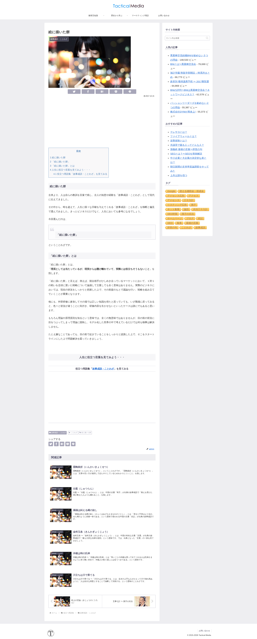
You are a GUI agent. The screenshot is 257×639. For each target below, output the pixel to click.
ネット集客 (173, 209)
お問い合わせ (204, 631)
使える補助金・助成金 (192, 191)
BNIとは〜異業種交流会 (183, 64)
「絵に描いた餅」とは (62, 166)
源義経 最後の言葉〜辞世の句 (186, 149)
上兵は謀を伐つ (178, 175)
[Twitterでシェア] (74, 91)
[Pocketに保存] (115, 91)
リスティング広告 (177, 204)
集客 (179, 223)
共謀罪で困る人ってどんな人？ (187, 145)
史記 (200, 218)
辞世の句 (172, 227)
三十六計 (189, 200)
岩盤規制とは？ (178, 140)
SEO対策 (172, 214)
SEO (170, 223)
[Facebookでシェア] (88, 91)
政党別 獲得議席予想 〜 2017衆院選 (189, 81)
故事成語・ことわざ (103, 368)
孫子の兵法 (188, 214)
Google (171, 191)
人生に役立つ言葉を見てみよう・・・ (70, 170)
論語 (186, 209)
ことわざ (74, 433)
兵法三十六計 (200, 209)
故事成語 (200, 227)
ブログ (190, 218)
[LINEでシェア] (129, 91)
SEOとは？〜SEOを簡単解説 (186, 153)
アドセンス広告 (175, 195)
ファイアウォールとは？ (183, 136)
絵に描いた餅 (57, 157)
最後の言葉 (192, 223)
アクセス (193, 195)
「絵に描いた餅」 (60, 161)
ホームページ (174, 218)
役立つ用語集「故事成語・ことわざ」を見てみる (80, 174)
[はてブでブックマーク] (102, 91)
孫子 (193, 204)
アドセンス (173, 200)
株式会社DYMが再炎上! (183, 111)
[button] (207, 38)
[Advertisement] (102, 122)
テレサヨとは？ (178, 132)
